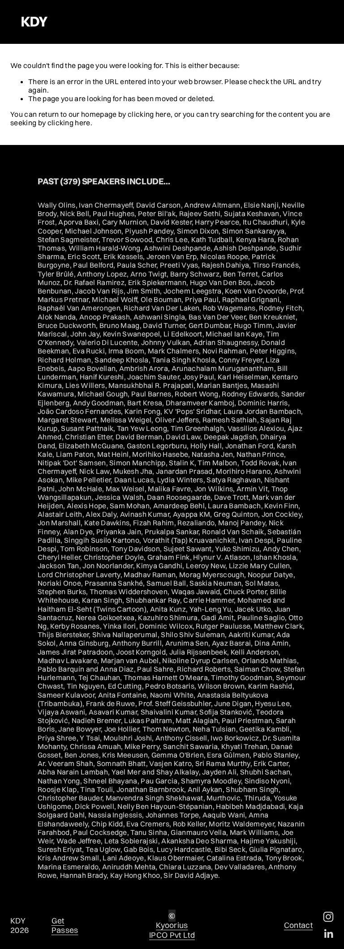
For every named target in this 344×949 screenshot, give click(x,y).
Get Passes (65, 925)
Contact (298, 925)
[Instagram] (328, 916)
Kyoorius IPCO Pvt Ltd (172, 929)
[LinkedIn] (328, 933)
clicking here (149, 114)
